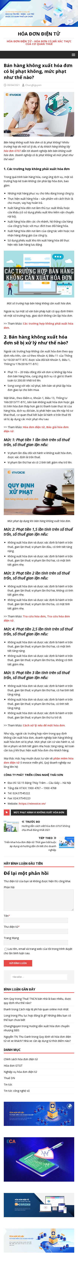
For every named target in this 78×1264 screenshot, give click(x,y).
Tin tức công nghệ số (17, 1090)
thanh (7, 1009)
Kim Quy (9, 998)
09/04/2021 (13, 85)
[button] (73, 54)
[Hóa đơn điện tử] (39, 24)
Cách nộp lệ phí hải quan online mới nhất (44, 1009)
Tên (6, 916)
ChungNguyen (33, 85)
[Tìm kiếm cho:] (39, 977)
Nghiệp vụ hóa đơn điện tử (20, 1072)
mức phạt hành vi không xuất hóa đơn (39, 812)
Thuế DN (9, 1078)
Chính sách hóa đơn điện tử (21, 1059)
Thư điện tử (11, 926)
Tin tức (8, 1084)
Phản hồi (9, 887)
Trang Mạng (11, 938)
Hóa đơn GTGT (13, 1065)
